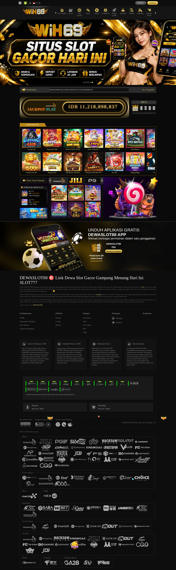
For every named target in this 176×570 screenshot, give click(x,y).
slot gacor (99, 294)
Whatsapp (119, 318)
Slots (70, 13)
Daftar (153, 3)
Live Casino (79, 14)
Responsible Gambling (27, 321)
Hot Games (62, 13)
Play (51, 109)
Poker (131, 13)
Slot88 (22, 318)
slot (143, 287)
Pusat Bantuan (24, 325)
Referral (58, 325)
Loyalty (58, 321)
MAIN (33, 138)
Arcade (123, 13)
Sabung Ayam (149, 14)
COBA (60, 190)
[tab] (59, 180)
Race (88, 13)
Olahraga (105, 13)
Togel (96, 13)
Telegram (119, 322)
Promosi (58, 318)
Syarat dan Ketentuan (27, 329)
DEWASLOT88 (37, 305)
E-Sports (140, 13)
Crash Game (114, 14)
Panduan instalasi (113, 251)
